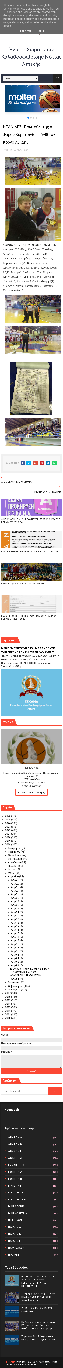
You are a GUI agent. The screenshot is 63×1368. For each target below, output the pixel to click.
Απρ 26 (15, 894)
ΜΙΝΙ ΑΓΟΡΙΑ (16, 1206)
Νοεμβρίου (14, 851)
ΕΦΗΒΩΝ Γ (15, 1185)
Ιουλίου (12, 865)
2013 (8, 1007)
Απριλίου (13, 876)
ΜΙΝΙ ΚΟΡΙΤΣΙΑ (17, 1213)
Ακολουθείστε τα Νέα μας (31, 792)
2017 (8, 993)
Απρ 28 (15, 887)
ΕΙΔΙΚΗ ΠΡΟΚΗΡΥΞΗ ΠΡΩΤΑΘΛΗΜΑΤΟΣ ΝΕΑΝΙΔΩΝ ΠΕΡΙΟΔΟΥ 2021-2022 (29, 617)
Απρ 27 (15, 890)
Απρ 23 (15, 904)
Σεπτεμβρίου (15, 858)
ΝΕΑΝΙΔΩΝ (23, 149)
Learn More (26, 31)
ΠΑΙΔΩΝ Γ (14, 1240)
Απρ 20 (15, 915)
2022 (8, 830)
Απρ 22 (15, 908)
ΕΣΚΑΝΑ (11, 1361)
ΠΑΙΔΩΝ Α (14, 1227)
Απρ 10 (15, 951)
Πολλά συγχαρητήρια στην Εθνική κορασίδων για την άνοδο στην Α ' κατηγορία (38, 1325)
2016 (8, 996)
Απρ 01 (15, 979)
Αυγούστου (14, 862)
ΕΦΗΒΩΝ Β (15, 1178)
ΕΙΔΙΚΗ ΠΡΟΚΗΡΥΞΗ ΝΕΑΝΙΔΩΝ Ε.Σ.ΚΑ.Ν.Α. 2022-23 (29, 551)
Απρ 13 (15, 940)
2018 (8, 844)
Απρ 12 (15, 944)
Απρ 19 (15, 919)
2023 (8, 826)
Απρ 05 (15, 954)
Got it (41, 31)
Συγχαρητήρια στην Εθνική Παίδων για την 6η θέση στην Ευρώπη (38, 1296)
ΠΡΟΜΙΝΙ (14, 1254)
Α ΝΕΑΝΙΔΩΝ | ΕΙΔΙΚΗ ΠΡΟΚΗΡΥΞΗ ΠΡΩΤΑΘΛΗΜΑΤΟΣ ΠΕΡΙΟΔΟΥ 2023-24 (30, 521)
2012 (8, 1011)
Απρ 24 (15, 901)
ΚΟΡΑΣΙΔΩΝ (16, 1192)
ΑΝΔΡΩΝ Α (15, 1137)
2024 (8, 823)
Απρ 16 (15, 929)
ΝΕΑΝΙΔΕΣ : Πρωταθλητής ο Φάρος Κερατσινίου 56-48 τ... (29, 970)
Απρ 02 (15, 965)
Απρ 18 (15, 922)
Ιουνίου (12, 869)
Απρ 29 (15, 883)
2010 (8, 1018)
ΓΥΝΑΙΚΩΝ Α (16, 1165)
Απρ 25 (15, 897)
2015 (8, 1000)
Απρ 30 (15, 880)
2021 (8, 833)
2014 (8, 1003)
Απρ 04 (15, 958)
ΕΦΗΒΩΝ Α (15, 1171)
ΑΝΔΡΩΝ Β (15, 1144)
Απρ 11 (15, 947)
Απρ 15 (15, 933)
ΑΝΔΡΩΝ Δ (15, 1158)
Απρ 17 (15, 926)
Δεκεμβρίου (15, 848)
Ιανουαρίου (14, 989)
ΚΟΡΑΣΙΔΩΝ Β (17, 1199)
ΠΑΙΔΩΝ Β (14, 1234)
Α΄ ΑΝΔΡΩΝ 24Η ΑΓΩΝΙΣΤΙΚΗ (25, 975)
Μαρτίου (13, 982)
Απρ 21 (15, 912)
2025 (8, 819)
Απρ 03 (15, 961)
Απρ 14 (15, 937)
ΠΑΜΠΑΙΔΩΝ (16, 1247)
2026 (8, 816)
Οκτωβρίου (15, 855)
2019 (8, 841)
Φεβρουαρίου (16, 986)
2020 (8, 837)
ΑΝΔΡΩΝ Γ (15, 1151)
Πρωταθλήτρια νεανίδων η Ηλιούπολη (23, 584)
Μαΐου (12, 873)
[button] (28, 118)
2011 (8, 1014)
